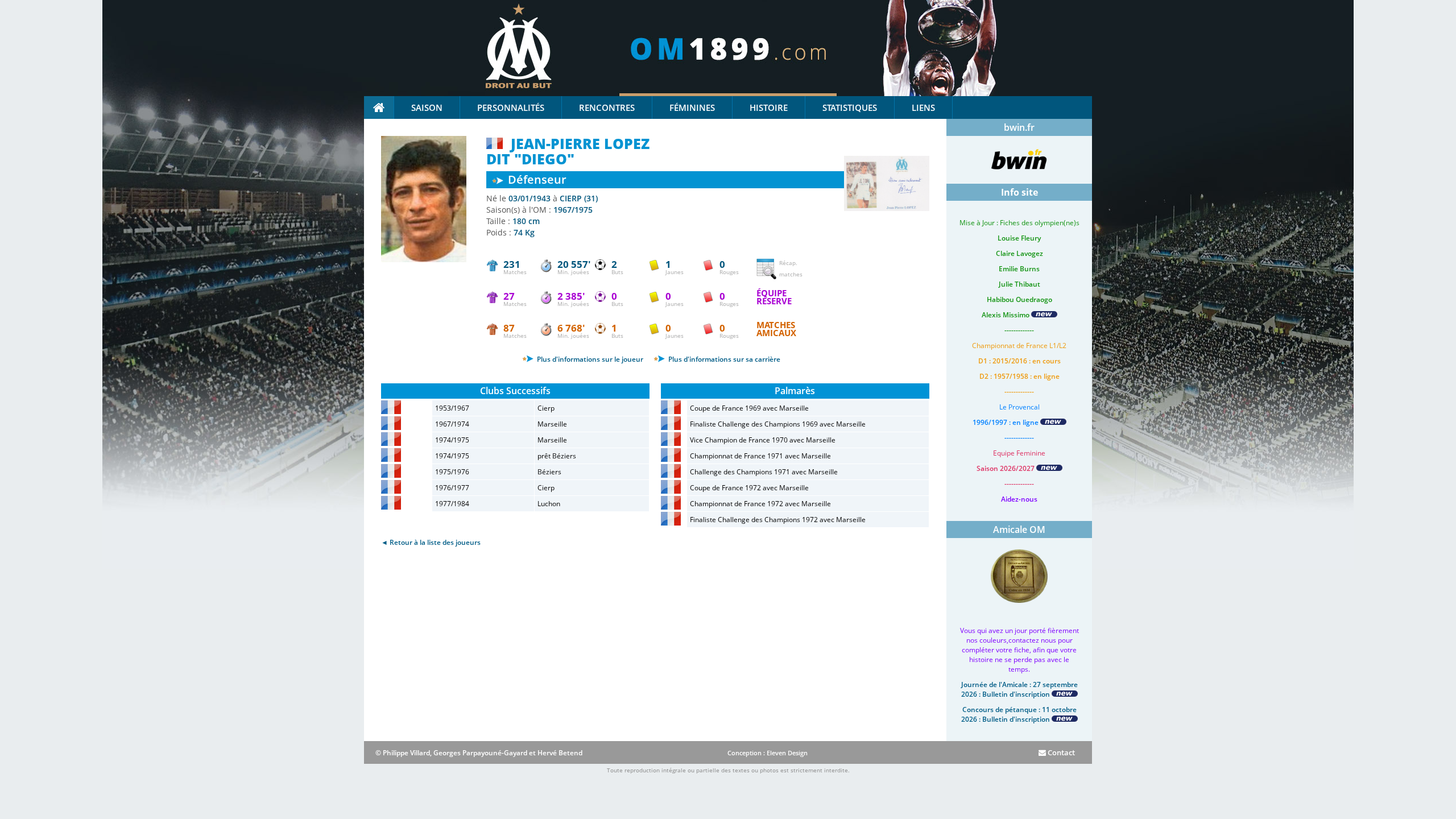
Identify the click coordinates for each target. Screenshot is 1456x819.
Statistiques (849, 107)
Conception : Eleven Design (767, 752)
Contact (1060, 752)
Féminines (692, 107)
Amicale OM (1019, 529)
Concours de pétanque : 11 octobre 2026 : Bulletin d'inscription (1019, 714)
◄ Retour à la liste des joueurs (431, 542)
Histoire (769, 107)
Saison (426, 107)
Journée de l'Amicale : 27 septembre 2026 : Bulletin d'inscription (1019, 689)
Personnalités (510, 107)
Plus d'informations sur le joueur (589, 359)
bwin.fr (1019, 127)
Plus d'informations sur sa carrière (723, 359)
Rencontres (607, 107)
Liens (923, 107)
